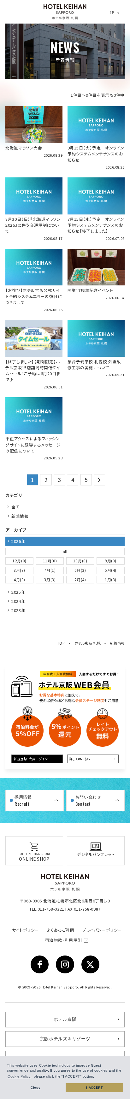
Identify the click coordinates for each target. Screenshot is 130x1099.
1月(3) (110, 579)
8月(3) (19, 570)
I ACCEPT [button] (94, 1087)
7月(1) (50, 570)
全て (15, 507)
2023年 (18, 610)
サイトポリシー (25, 930)
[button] (96, 1077)
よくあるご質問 (60, 930)
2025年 (18, 592)
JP (112, 13)
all (65, 551)
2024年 (18, 601)
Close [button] (35, 1087)
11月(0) (50, 560)
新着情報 (19, 516)
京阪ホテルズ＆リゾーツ (65, 1039)
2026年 (18, 541)
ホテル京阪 (65, 1019)
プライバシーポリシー (102, 930)
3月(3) (50, 579)
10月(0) (80, 560)
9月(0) (110, 560)
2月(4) (80, 579)
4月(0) (19, 579)
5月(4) (110, 570)
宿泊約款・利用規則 (64, 940)
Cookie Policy (19, 1076)
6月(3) (80, 570)
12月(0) (19, 560)
